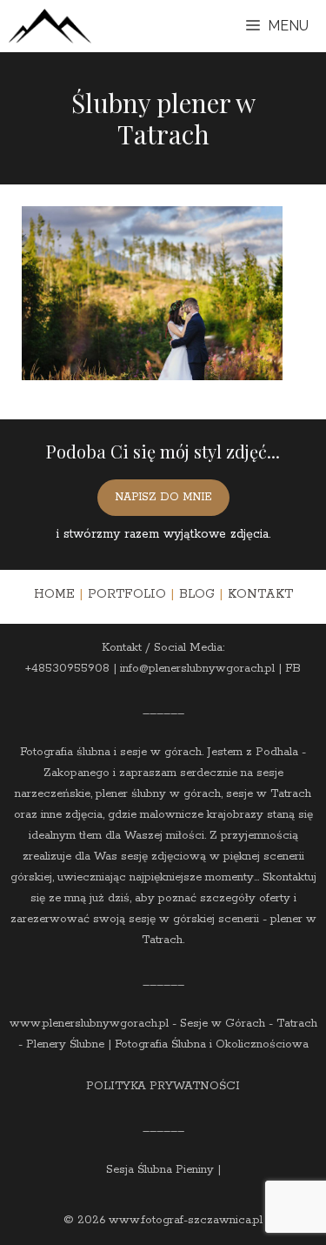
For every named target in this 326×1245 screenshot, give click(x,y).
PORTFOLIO (127, 594)
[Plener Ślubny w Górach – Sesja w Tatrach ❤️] (50, 26)
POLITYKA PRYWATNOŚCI (163, 1086)
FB (293, 668)
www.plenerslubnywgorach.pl (89, 1023)
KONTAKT (260, 594)
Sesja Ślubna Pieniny (160, 1169)
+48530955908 (67, 668)
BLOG (197, 594)
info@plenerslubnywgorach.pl (197, 668)
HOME (54, 594)
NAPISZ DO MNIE (163, 497)
